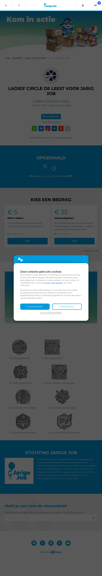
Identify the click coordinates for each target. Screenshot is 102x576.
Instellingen (67, 307)
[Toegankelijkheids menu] (99, 2)
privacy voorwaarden (54, 283)
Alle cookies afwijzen (51, 313)
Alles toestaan (35, 307)
